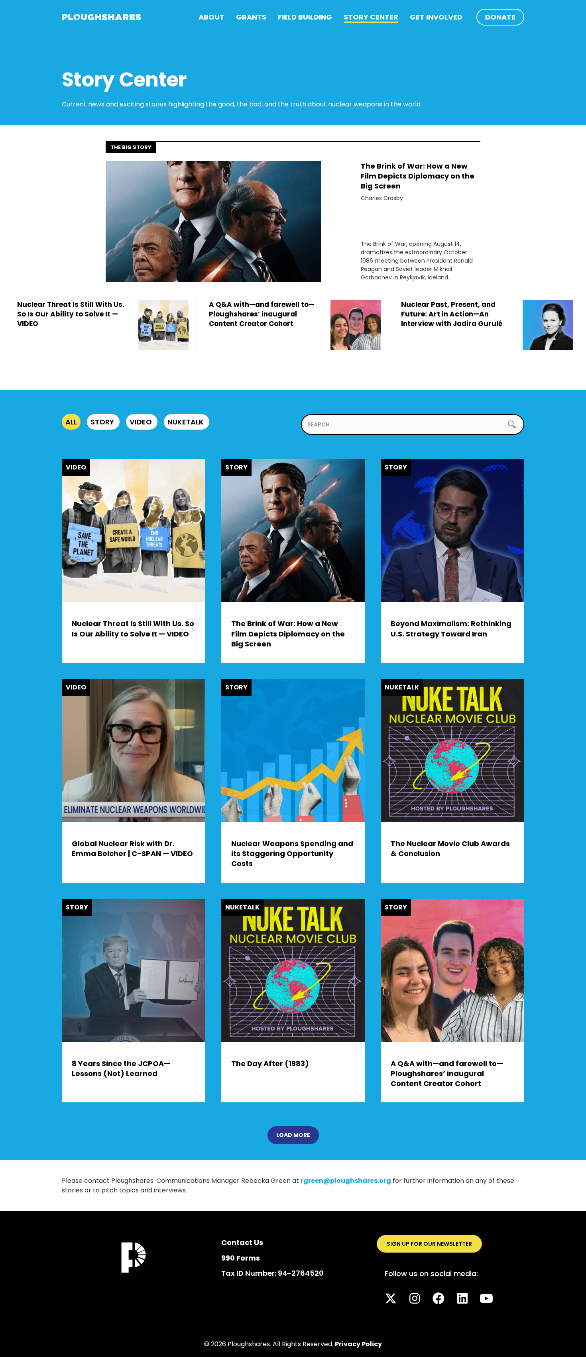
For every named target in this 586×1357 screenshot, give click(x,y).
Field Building (305, 17)
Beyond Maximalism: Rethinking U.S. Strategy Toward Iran (451, 628)
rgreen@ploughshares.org (346, 1180)
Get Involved (436, 17)
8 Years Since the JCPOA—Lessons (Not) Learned (121, 1068)
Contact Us (242, 1242)
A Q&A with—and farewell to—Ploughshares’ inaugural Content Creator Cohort (447, 1073)
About (211, 17)
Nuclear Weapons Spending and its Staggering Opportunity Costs (292, 853)
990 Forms (240, 1258)
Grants (251, 17)
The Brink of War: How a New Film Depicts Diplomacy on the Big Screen (417, 176)
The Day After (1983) (270, 1063)
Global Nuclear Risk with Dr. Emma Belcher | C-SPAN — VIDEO (132, 848)
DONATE (500, 17)
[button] (391, 1298)
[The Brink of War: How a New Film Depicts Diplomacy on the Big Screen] (213, 221)
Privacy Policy (358, 1344)
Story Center (371, 17)
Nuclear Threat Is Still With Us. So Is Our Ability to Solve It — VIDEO (133, 628)
